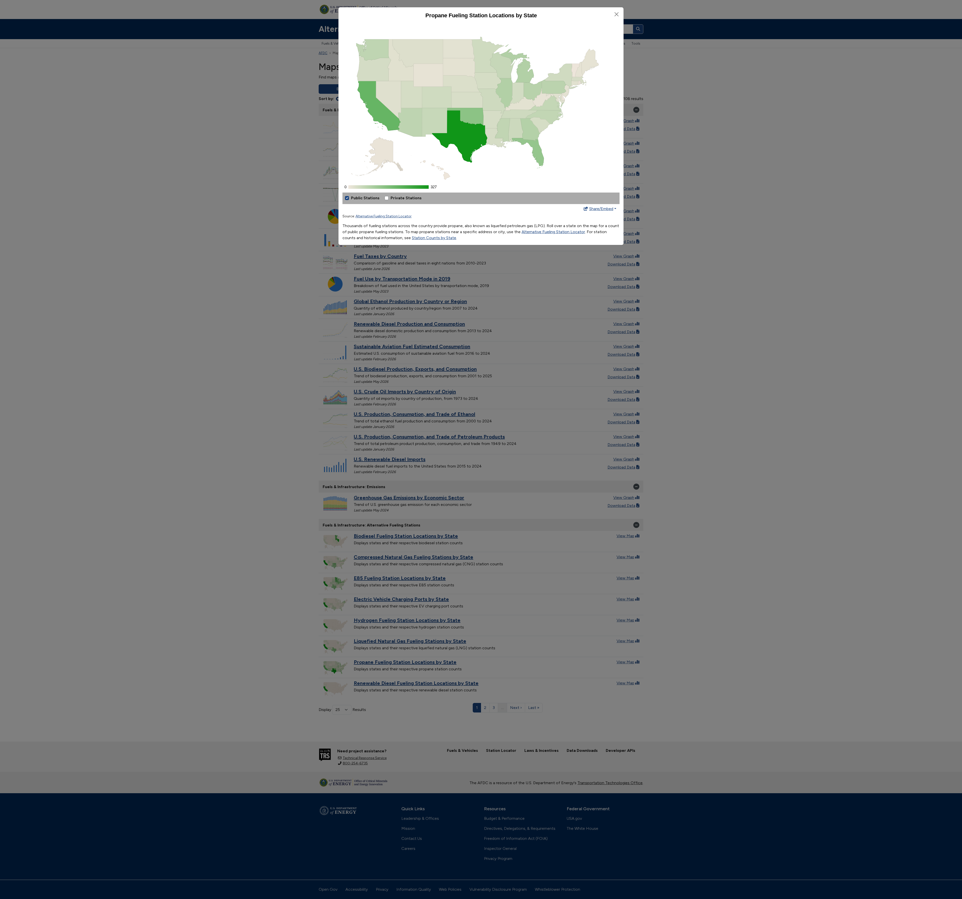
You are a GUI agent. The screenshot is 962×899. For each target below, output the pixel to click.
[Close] (617, 14)
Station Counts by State (434, 237)
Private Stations (406, 198)
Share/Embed (601, 208)
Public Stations (365, 198)
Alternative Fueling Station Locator (383, 216)
